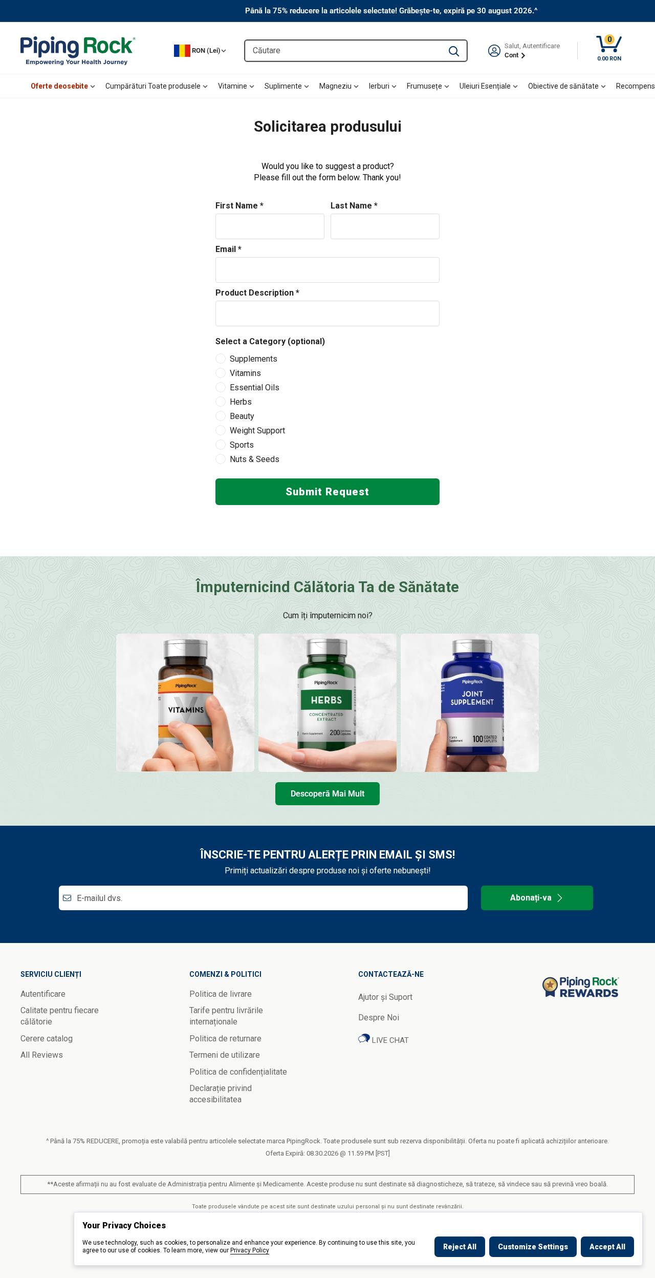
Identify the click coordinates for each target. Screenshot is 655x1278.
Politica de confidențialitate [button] (238, 1072)
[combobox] (343, 50)
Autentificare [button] (43, 994)
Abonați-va (531, 898)
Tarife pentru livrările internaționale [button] (226, 1015)
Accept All (607, 1247)
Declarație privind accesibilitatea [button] (220, 1093)
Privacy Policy (249, 1250)
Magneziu (335, 86)
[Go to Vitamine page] (185, 703)
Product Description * (257, 293)
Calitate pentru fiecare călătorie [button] (59, 1015)
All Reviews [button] (41, 1055)
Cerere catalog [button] (46, 1038)
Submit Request (327, 492)
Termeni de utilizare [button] (224, 1055)
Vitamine (232, 86)
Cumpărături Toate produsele (153, 86)
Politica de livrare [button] (220, 994)
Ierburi (379, 86)
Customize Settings (533, 1247)
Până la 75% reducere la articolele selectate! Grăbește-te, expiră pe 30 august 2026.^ (391, 10)
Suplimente (283, 86)
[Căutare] (454, 50)
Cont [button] (512, 55)
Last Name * (354, 206)
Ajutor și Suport (385, 997)
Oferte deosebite (59, 86)
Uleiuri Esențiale (485, 86)
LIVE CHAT (389, 1040)
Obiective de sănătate (563, 86)
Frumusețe (424, 86)
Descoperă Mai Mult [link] (327, 794)
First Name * (239, 206)
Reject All (459, 1247)
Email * (228, 249)
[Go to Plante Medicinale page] (327, 703)
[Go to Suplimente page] (470, 703)
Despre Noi (378, 1017)
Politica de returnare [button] (225, 1038)
